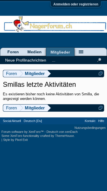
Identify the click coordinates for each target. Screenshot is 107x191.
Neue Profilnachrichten (25, 60)
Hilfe (101, 121)
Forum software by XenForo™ (23, 131)
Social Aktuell (12, 121)
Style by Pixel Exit (15, 139)
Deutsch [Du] (33, 121)
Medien (34, 52)
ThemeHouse (64, 135)
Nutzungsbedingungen (90, 127)
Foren (13, 52)
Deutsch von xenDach (62, 131)
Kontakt (90, 121)
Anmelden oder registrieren (75, 4)
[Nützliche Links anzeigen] (100, 73)
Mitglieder (60, 52)
